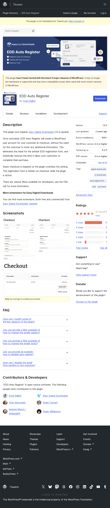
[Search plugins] (33, 31)
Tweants (14, 486)
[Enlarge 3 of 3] (66, 266)
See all (103, 247)
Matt (7, 463)
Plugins (33, 444)
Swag (87, 449)
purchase (102, 187)
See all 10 (102, 162)
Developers (62, 444)
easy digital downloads (98, 181)
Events (87, 439)
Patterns (34, 449)
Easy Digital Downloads (41, 132)
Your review (82, 247)
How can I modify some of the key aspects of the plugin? (19, 320)
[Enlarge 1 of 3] (31, 222)
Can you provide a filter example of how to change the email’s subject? (21, 331)
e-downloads (100, 175)
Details (9, 113)
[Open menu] (105, 4)
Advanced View (84, 194)
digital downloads (98, 169)
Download (100, 98)
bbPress (8, 468)
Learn (59, 434)
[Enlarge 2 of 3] (66, 222)
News (6, 439)
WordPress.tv (64, 449)
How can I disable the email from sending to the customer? (19, 364)
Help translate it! (76, 21)
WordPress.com (12, 458)
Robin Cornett (50, 402)
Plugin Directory (10, 13)
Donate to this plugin (87, 301)
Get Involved (90, 434)
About (6, 434)
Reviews (24, 113)
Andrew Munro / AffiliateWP (17, 411)
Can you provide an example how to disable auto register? (18, 353)
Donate (88, 444)
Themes (34, 439)
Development (61, 113)
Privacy (7, 449)
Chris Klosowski (17, 402)
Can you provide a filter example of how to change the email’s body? (21, 342)
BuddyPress (10, 473)
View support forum (86, 274)
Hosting (7, 444)
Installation (41, 113)
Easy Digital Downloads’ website (20, 203)
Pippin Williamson (52, 411)
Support (103, 113)
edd (94, 187)
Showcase (35, 434)
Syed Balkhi (29, 101)
